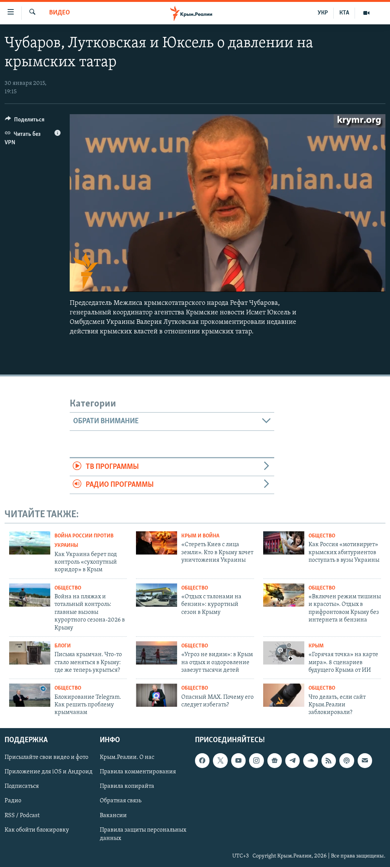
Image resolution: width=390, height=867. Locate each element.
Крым (316, 646)
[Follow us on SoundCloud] (310, 760)
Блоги (62, 646)
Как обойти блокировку (37, 830)
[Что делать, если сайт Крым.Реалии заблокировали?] (283, 695)
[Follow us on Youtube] (238, 760)
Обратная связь (120, 801)
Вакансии (113, 815)
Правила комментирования (138, 772)
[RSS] (328, 760)
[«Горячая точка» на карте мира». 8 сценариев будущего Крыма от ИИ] (283, 653)
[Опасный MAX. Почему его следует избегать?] (156, 695)
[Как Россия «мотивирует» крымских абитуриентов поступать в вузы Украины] (283, 543)
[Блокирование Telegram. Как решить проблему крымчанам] (29, 695)
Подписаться (22, 786)
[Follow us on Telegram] (292, 760)
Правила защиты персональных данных (143, 834)
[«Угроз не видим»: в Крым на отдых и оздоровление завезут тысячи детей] (156, 653)
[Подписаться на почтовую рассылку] (365, 760)
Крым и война (200, 536)
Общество (321, 536)
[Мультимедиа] (366, 13)
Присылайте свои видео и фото (46, 757)
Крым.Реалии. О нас (127, 757)
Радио (13, 801)
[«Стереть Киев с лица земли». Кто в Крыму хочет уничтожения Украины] (156, 543)
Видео (59, 13)
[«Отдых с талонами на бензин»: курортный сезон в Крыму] (156, 595)
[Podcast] (346, 760)
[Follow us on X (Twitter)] (220, 760)
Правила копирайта (127, 786)
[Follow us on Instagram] (256, 760)
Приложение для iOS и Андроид (49, 772)
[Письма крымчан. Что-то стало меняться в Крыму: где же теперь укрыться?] (29, 653)
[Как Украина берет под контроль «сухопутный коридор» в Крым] (29, 543)
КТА (344, 13)
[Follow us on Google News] (274, 760)
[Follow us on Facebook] (202, 760)
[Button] (25, 121)
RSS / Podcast (22, 815)
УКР (323, 13)
